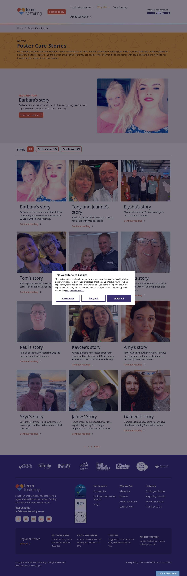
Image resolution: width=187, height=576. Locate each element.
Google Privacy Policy (74, 290)
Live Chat (167, 573)
